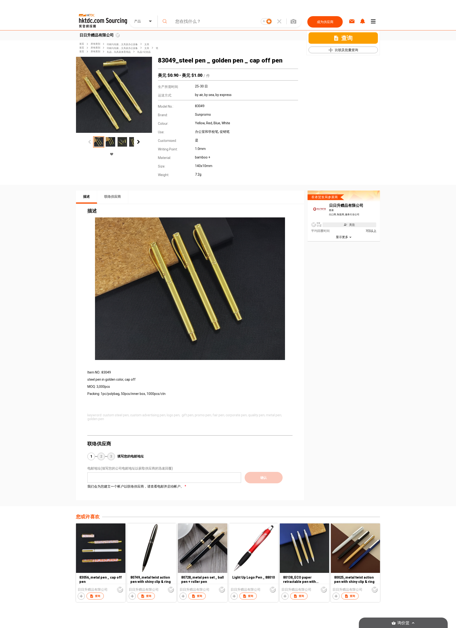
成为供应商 (325, 22)
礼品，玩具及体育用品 (119, 52)
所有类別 (95, 44)
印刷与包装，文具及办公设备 (122, 44)
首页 (81, 44)
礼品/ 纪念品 (144, 52)
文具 (146, 44)
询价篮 (403, 623)
